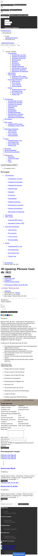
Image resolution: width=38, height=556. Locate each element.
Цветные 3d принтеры (19, 69)
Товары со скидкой (10, 538)
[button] (19, 554)
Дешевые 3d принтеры (19, 56)
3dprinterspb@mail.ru (11, 38)
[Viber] (10, 315)
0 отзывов (4, 288)
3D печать (7, 148)
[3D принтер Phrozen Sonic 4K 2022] (16, 285)
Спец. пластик (16, 84)
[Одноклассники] (3, 315)
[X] (7, 315)
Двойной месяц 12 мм (19, 89)
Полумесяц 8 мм (17, 91)
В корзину (4, 312)
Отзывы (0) (8, 280)
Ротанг (10, 88)
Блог (9, 160)
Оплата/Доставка (13, 158)
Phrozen (17, 292)
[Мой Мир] (5, 315)
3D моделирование (10, 150)
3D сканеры (12, 73)
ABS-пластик (16, 81)
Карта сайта (8, 520)
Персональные (16, 60)
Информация (8, 155)
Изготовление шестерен (12, 152)
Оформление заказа (20, 5)
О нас (10, 161)
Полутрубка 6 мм (17, 93)
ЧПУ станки (12, 74)
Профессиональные (18, 66)
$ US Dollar (8, 22)
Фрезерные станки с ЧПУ (20, 78)
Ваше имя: (4, 429)
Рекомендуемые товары (11, 281)
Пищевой (15, 61)
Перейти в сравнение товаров (18, 15)
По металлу (15, 63)
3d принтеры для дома (19, 55)
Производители (9, 536)
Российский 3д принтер (19, 68)
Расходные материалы (15, 79)
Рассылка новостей (10, 529)
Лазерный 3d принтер (19, 58)
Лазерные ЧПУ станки (19, 76)
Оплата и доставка (10, 513)
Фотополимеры (17, 86)
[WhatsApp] (12, 315)
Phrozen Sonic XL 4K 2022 (9, 486)
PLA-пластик (16, 83)
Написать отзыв (14, 288)
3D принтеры (12, 53)
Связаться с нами (9, 522)
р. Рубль (7, 24)
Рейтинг (3, 446)
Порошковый (16, 64)
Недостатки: (4, 441)
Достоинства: (5, 439)
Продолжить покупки (7, 5)
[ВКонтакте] (1, 315)
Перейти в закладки (15, 10)
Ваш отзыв (4, 437)
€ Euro (7, 20)
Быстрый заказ (13, 312)
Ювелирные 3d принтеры (20, 71)
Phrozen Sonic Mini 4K (8, 468)
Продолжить (4, 10)
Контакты (11, 157)
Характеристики (9, 278)
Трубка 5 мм (16, 94)
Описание (7, 276)
